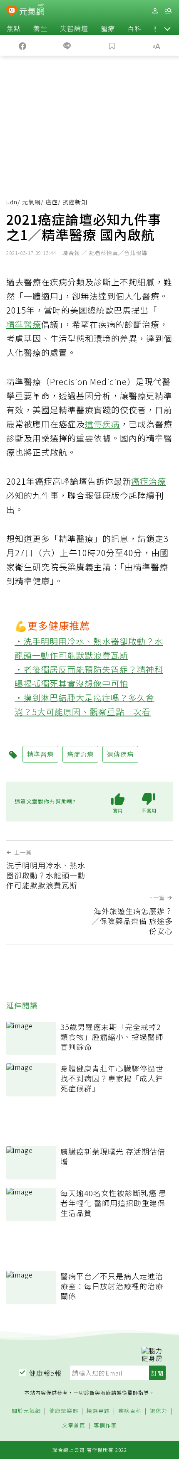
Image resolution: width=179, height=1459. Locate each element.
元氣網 (31, 202)
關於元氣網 (26, 1411)
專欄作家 (105, 1425)
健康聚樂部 (63, 1411)
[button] (167, 28)
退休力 (158, 1411)
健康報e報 (45, 1373)
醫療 (108, 28)
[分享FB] (22, 45)
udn (11, 202)
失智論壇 (74, 28)
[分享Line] (67, 45)
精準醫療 (23, 324)
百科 (134, 28)
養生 (40, 28)
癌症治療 (148, 481)
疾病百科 (130, 1411)
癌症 (51, 202)
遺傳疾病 (102, 424)
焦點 (14, 28)
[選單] (168, 11)
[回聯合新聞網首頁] (11, 11)
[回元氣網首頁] (32, 10)
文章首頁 (73, 1425)
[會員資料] (155, 11)
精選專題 (98, 1411)
